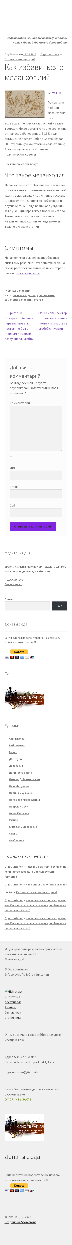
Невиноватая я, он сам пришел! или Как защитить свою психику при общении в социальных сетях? (35, 905)
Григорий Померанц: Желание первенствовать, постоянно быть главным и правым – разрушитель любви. (19, 326)
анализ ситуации (24, 295)
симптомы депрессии (18, 299)
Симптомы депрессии (23, 827)
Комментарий (21, 403)
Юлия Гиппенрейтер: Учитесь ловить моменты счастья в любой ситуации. (52, 320)
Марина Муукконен (21, 793)
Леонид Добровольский (24, 779)
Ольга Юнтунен (19, 813)
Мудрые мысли (18, 806)
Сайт (13, 505)
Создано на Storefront (20, 1222)
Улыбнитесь (16, 840)
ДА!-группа (16, 759)
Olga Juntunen (49, 54)
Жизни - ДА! (21, 9)
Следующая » (13, 584)
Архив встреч (17, 739)
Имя (12, 468)
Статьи (55, 93)
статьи (38, 299)
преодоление (45, 295)
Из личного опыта (20, 772)
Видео (13, 752)
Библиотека (17, 745)
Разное (13, 820)
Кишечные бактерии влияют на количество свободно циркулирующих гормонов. (35, 871)
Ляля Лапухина (19, 786)
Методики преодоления (24, 799)
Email (14, 487)
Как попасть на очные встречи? (46, 884)
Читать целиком (28, 273)
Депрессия (23, 290)
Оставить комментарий (20, 59)
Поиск (9, 599)
